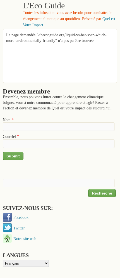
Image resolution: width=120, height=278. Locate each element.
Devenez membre (26, 91)
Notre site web (24, 238)
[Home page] (11, 14)
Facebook (20, 217)
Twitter (19, 228)
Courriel (11, 136)
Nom (8, 120)
